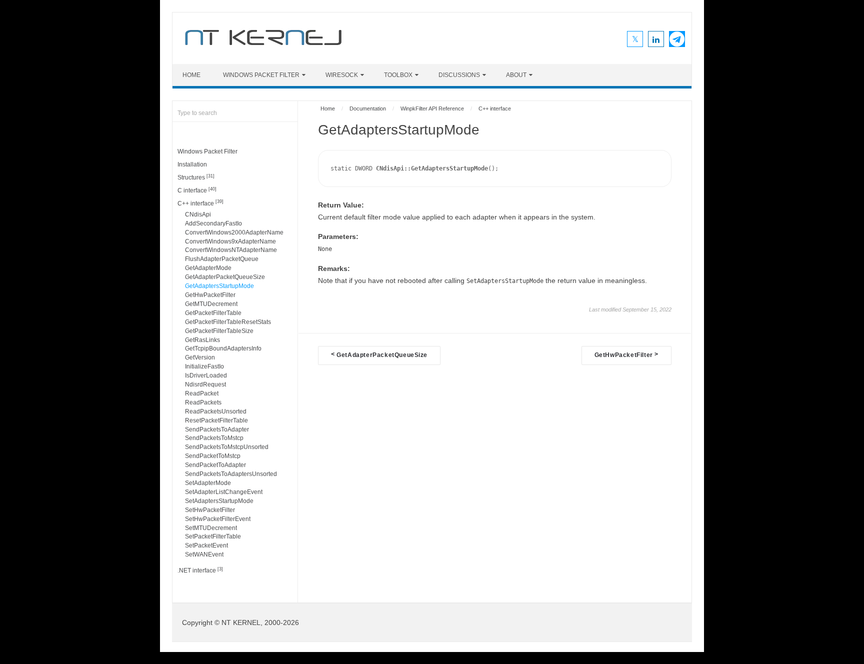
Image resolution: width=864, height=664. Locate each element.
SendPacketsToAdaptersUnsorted (231, 474)
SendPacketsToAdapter (217, 429)
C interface (197, 190)
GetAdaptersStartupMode (219, 286)
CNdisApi (198, 214)
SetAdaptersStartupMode (219, 501)
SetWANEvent (204, 554)
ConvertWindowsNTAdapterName (231, 250)
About (516, 75)
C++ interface (201, 202)
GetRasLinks (202, 340)
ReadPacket (201, 393)
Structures (196, 177)
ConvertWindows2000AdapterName (234, 232)
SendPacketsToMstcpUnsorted (226, 447)
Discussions (459, 75)
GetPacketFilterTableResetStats (228, 322)
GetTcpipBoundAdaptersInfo (223, 348)
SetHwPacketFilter (210, 510)
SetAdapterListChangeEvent (223, 492)
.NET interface (200, 570)
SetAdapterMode (208, 483)
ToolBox (398, 75)
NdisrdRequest (205, 384)
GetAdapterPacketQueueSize (225, 277)
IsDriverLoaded (206, 375)
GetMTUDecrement (211, 304)
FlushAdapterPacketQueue (221, 259)
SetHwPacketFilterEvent (217, 519)
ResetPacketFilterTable (216, 420)
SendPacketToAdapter (215, 465)
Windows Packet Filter (261, 75)
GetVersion (200, 357)
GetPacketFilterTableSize (219, 331)
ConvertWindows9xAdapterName (230, 241)
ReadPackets (203, 402)
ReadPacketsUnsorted (215, 411)
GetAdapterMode (208, 268)
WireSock (342, 75)
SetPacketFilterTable (213, 536)
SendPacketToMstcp (212, 456)
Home (191, 75)
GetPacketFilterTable (213, 313)
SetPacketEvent (206, 545)
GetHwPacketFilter (210, 295)
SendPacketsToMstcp (214, 438)
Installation (192, 164)
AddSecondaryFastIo (213, 223)
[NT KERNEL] (263, 47)
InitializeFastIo (204, 366)
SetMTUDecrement (211, 528)
